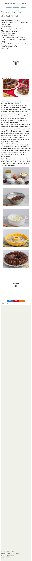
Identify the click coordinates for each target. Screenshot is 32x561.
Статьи (23, 7)
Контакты (3, 553)
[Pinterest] (16, 301)
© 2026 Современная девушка (7, 551)
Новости (16, 7)
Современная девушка (16, 3)
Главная (9, 7)
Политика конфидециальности (7, 555)
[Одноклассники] (22, 301)
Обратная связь (4, 557)
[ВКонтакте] (10, 301)
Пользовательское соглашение (13, 553)
